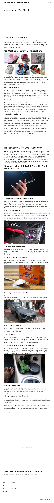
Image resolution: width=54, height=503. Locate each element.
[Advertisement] (27, 22)
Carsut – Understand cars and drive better (16, 2)
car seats (13, 103)
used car (26, 153)
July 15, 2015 (7, 412)
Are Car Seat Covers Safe (16, 37)
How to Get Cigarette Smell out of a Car (23, 148)
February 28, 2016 (8, 137)
